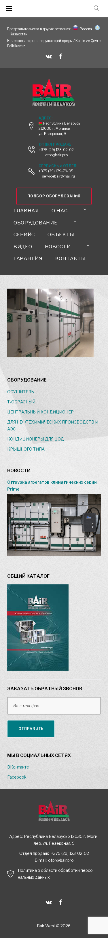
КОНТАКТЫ (70, 258)
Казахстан (17, 34)
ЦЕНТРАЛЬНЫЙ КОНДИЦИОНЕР (40, 411)
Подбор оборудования (54, 196)
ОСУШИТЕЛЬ (20, 391)
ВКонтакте (18, 766)
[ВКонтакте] (49, 56)
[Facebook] (60, 56)
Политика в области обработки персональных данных (56, 874)
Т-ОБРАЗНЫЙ (21, 401)
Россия (85, 29)
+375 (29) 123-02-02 (56, 150)
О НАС (60, 210)
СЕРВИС (24, 234)
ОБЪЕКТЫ (61, 234)
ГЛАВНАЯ (26, 210)
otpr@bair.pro (61, 860)
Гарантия (28, 258)
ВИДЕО (23, 246)
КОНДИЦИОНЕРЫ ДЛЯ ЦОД (35, 438)
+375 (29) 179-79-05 (56, 171)
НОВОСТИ (58, 246)
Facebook (16, 777)
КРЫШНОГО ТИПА (26, 449)
